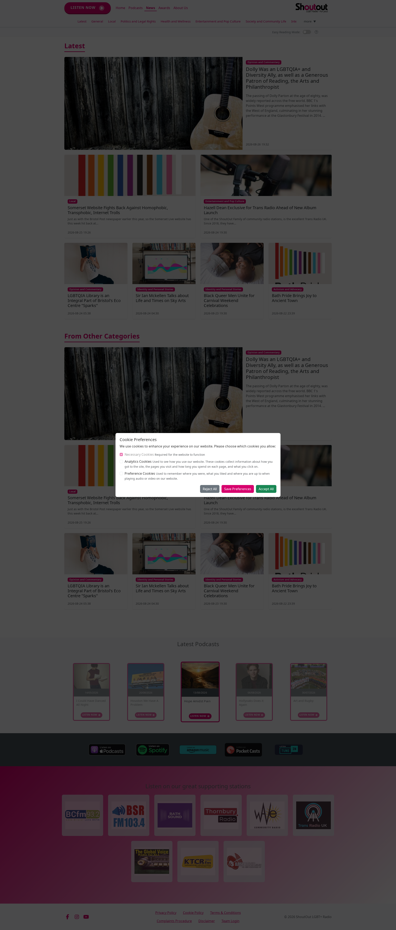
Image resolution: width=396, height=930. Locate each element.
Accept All (266, 489)
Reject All (210, 489)
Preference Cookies (140, 473)
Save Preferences (237, 489)
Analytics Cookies (138, 461)
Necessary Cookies (139, 454)
